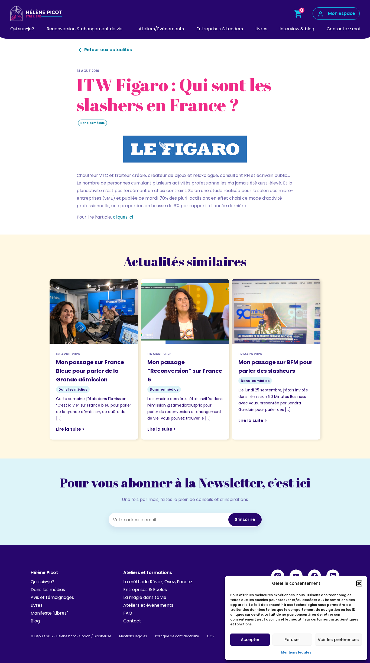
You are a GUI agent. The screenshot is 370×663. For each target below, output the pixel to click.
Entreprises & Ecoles (145, 589)
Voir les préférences (338, 639)
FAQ (127, 613)
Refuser (292, 639)
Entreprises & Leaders (219, 29)
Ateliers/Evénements (161, 29)
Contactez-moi (343, 29)
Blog (35, 621)
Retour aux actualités (107, 50)
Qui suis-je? (22, 29)
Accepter (250, 639)
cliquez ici (123, 217)
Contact (132, 621)
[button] (359, 583)
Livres (261, 29)
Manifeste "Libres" (49, 613)
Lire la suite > (70, 429)
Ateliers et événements (148, 605)
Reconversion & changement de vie (84, 29)
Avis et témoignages (52, 597)
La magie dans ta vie (144, 597)
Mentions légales (296, 652)
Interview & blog (297, 29)
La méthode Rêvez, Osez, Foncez (157, 582)
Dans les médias (48, 589)
